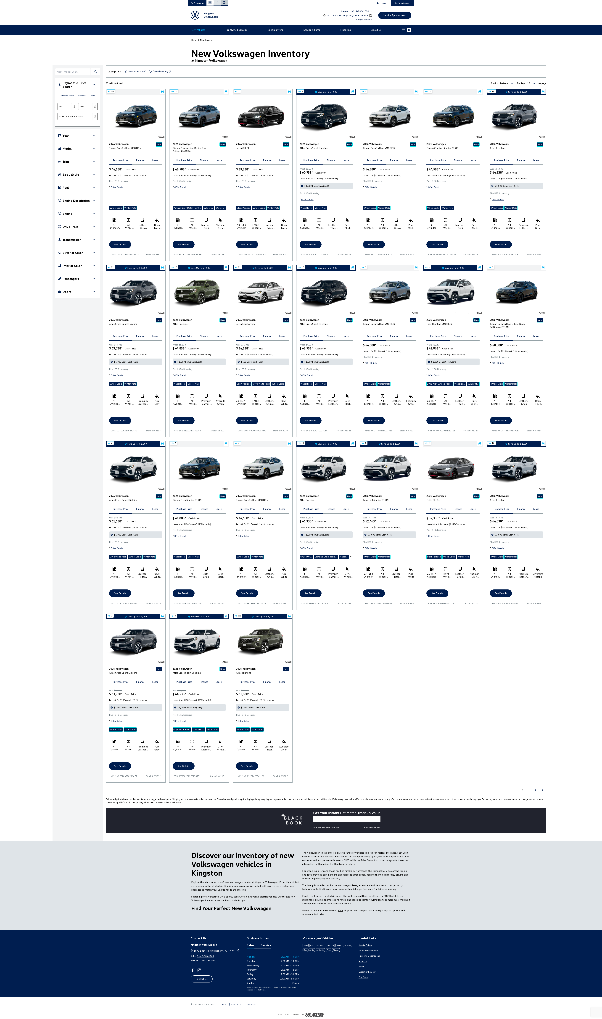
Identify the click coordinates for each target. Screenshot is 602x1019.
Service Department (368, 950)
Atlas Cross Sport (317, 945)
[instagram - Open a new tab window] (199, 970)
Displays (521, 83)
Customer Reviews (368, 971)
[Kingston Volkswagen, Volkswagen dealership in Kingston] (204, 15)
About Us (363, 961)
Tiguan (336, 950)
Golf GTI (330, 945)
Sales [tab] (250, 945)
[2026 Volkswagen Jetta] (262, 293)
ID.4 (305, 950)
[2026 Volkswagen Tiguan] (135, 117)
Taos (328, 950)
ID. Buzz (347, 945)
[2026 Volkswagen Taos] (453, 293)
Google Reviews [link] (364, 19)
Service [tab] (266, 945)
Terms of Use (236, 1004)
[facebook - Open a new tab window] (192, 970)
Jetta (311, 950)
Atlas (306, 945)
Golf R (338, 945)
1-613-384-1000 (360, 11)
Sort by (494, 83)
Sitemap (223, 1004)
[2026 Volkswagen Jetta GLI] (262, 117)
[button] (197, 3)
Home (194, 40)
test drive (319, 914)
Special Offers (365, 945)
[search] (73, 71)
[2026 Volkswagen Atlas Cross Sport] (326, 117)
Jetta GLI (320, 950)
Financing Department (369, 955)
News (361, 966)
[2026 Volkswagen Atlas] (516, 117)
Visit (340, 910)
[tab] (67, 95)
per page (542, 83)
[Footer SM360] (315, 1015)
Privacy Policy (252, 1004)
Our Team (363, 977)
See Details (120, 244)
